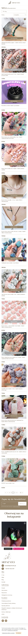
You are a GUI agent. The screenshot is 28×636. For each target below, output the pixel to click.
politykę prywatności (16, 506)
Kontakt (3, 582)
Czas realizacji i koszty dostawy (9, 603)
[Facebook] (3, 620)
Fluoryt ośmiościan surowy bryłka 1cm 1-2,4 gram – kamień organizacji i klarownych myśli (13, 358)
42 (20, 492)
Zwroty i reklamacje (6, 612)
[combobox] (19, 15)
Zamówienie (4, 590)
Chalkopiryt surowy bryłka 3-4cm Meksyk (10, 262)
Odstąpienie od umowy (7, 595)
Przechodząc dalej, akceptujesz (11, 506)
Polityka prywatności (6, 601)
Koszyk (3, 588)
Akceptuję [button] (18, 633)
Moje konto (4, 592)
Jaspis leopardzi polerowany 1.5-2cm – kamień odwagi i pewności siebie (13, 75)
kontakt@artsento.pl (10, 565)
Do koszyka (14, 38)
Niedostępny (14, 69)
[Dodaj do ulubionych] (25, 19)
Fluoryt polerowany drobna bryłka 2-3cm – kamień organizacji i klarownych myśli (12, 137)
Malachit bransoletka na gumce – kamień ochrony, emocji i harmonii (14, 43)
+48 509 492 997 (9, 568)
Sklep (3, 577)
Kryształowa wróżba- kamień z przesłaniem (10, 105)
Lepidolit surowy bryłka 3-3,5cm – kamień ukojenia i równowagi (12, 389)
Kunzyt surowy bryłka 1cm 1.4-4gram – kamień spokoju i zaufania (13, 169)
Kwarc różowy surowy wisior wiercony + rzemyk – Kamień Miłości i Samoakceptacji (13, 232)
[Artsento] (14, 2)
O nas (3, 575)
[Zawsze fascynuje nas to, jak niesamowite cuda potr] (14, 534)
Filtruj (5, 11)
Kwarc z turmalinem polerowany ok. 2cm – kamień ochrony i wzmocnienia (14, 452)
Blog (3, 579)
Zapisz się (21, 503)
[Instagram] (6, 620)
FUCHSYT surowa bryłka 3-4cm (8, 483)
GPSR (3, 614)
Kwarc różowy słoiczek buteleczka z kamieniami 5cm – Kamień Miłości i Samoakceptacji (13, 421)
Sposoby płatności (6, 605)
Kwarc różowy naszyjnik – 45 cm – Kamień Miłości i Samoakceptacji (12, 200)
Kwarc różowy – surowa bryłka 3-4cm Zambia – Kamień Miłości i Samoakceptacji (13, 326)
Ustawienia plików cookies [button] (8, 633)
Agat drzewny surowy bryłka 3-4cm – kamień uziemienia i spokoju (13, 295)
